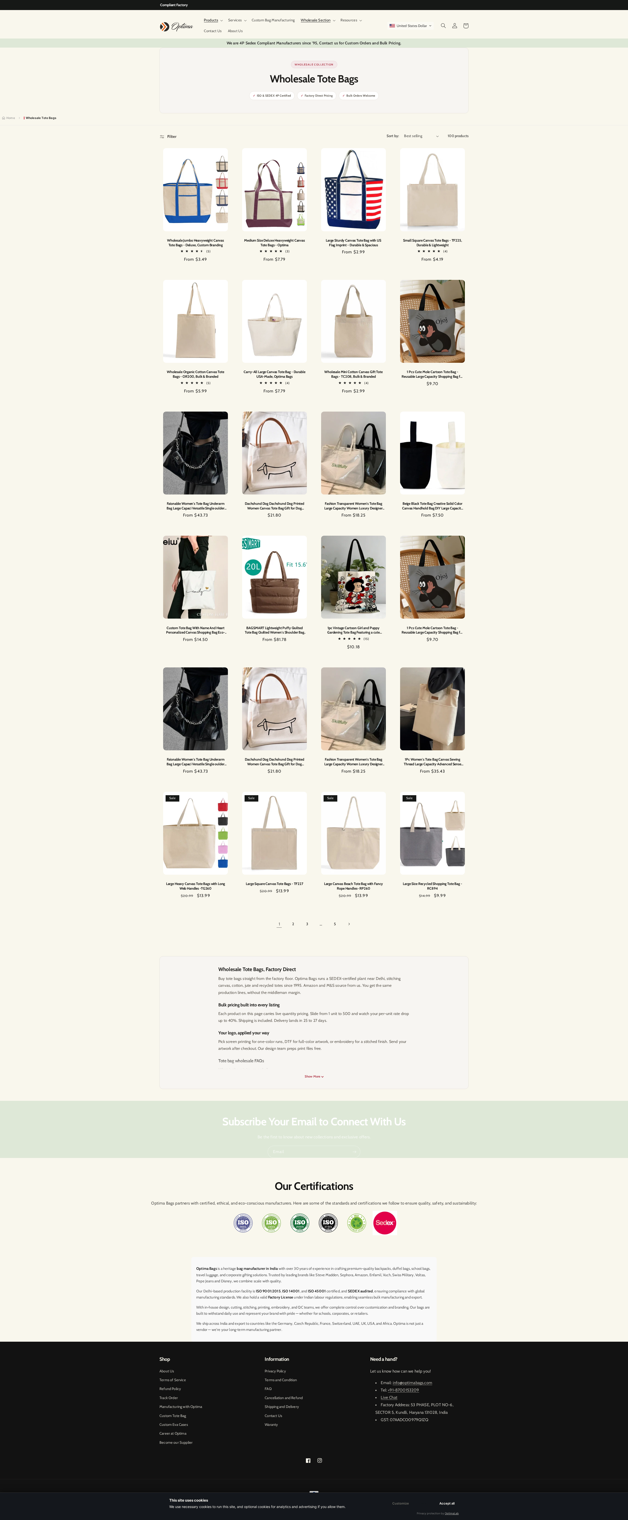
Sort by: (393, 136)
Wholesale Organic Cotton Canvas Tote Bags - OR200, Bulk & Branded (195, 374)
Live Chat (389, 1397)
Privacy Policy (275, 1371)
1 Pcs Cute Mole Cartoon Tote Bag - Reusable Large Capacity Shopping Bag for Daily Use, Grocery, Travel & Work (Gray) (432, 374)
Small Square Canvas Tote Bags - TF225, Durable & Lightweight (432, 242)
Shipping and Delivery (282, 1406)
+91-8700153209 (403, 1390)
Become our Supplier (176, 1442)
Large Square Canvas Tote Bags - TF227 (274, 884)
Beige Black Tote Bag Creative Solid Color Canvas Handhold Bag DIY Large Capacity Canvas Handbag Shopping (432, 505)
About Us (166, 1371)
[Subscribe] (354, 1152)
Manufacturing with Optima (180, 1406)
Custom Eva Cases (173, 1424)
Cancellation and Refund (284, 1398)
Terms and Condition (281, 1380)
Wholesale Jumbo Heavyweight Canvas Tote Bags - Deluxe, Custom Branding (195, 242)
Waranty (271, 1424)
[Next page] (348, 924)
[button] (213, 20)
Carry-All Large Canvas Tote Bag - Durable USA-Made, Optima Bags (274, 374)
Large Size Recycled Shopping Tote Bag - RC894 (432, 886)
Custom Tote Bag (172, 1416)
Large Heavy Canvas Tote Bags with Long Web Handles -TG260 (195, 886)
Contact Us (273, 1416)
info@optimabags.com (412, 1382)
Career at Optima (172, 1433)
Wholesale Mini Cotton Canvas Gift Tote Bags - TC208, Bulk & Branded (353, 374)
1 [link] (279, 924)
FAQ (268, 1389)
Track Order (168, 1398)
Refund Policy (170, 1389)
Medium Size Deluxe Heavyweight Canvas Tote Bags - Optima (274, 242)
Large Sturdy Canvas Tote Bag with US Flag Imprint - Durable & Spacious (353, 242)
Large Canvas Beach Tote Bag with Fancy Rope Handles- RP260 (353, 886)
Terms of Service (172, 1380)
